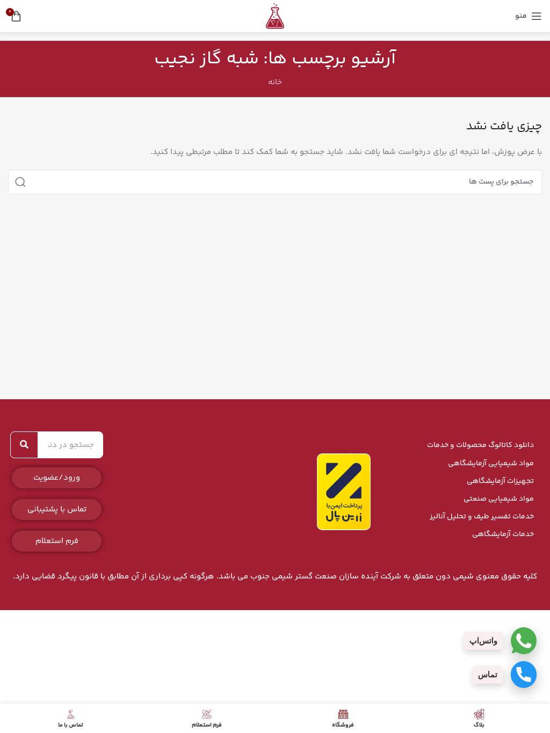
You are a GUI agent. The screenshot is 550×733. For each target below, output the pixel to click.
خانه (275, 82)
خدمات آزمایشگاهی (503, 534)
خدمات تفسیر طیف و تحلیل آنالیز (482, 517)
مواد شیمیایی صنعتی (499, 499)
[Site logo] (275, 16)
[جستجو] (20, 182)
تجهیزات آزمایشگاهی (500, 481)
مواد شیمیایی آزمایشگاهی (491, 464)
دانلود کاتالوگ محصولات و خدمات (480, 445)
